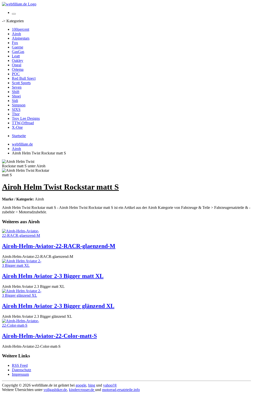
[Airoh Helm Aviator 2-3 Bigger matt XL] (22, 265)
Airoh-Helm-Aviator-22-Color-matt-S (49, 336)
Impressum (20, 374)
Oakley (17, 60)
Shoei (16, 96)
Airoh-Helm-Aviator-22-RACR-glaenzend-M (58, 246)
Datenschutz (21, 370)
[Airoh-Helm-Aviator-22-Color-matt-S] (22, 325)
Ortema (17, 69)
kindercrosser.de (82, 390)
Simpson (18, 105)
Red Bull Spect (24, 78)
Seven (16, 87)
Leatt (16, 56)
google (81, 385)
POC (16, 74)
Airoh (16, 34)
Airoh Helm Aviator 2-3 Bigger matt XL (53, 276)
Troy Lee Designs (26, 118)
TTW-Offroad (23, 123)
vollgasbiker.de (55, 390)
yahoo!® (110, 385)
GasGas (18, 51)
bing (91, 385)
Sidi (15, 100)
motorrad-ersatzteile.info (121, 390)
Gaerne (17, 47)
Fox (15, 43)
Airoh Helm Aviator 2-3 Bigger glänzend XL (58, 306)
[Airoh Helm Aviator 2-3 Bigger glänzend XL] (22, 295)
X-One (17, 127)
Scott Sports (21, 83)
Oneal (16, 65)
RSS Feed (20, 365)
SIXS (16, 109)
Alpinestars (20, 38)
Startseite (19, 136)
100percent (20, 29)
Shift (15, 92)
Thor (16, 114)
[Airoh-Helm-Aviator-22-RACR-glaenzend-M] (22, 235)
